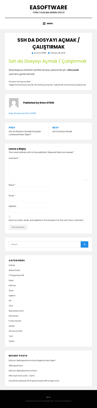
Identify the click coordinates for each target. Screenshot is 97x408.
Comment (14, 158)
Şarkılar (12, 326)
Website (12, 206)
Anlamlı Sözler (14, 270)
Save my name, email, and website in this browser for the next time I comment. (46, 220)
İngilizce (12, 296)
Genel (11, 291)
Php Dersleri (13, 316)
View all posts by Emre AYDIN (22, 113)
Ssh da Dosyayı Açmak (24, 85)
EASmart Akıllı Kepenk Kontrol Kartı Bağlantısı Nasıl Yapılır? (32, 360)
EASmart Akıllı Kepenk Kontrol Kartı (23, 371)
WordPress (68, 401)
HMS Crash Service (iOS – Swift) (22, 376)
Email (12, 195)
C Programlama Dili (16, 275)
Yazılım (12, 341)
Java (11, 306)
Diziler (11, 280)
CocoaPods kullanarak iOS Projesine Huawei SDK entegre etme (34, 381)
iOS (10, 301)
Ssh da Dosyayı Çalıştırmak (75, 85)
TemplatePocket (47, 401)
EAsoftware (48, 7)
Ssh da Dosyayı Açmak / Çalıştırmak (48, 85)
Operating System (16, 311)
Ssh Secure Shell (23, 82)
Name (12, 185)
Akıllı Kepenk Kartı (16, 366)
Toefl (11, 336)
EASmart (12, 286)
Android (12, 265)
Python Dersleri (15, 321)
